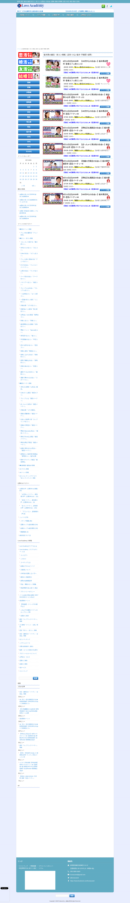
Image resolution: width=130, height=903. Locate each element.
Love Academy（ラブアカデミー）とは (28, 550)
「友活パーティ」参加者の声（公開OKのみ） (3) (29, 501)
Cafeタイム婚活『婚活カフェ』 (29, 394)
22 (34, 176)
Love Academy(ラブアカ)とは (28, 546)
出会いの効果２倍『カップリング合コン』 (29, 420)
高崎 (28, 82)
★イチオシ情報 (24, 469)
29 (34, 179)
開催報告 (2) (24, 532)
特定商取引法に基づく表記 (29, 588)
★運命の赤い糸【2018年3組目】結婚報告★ (28, 217)
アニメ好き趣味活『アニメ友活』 (29, 234)
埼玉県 (28, 122)
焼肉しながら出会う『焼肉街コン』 (29, 356)
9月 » (33, 186)
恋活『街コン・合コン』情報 (28, 630)
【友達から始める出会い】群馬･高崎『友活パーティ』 (28, 777)
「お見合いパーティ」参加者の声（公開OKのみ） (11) (29, 495)
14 (31, 173)
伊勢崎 (28, 92)
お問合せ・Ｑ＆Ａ (25, 657)
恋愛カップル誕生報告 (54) (29, 524)
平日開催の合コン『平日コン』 (29, 340)
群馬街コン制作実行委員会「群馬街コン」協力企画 (29, 455)
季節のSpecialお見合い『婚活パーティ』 (29, 432)
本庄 (28, 107)
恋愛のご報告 (23, 660)
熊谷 (28, 117)
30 (36, 179)
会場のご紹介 (25, 616)
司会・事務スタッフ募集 (28, 584)
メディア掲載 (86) (26, 521)
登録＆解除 (70, 15)
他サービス (23, 667)
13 (28, 173)
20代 (29, 137)
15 (34, 173)
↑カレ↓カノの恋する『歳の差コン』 (29, 243)
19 (26, 176)
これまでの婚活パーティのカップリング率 (29, 611)
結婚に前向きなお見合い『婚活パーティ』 (28, 449)
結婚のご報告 (23, 664)
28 (31, 179)
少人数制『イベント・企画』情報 (29, 626)
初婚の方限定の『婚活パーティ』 (29, 426)
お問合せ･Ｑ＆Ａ (86, 15)
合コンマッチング (25, 639)
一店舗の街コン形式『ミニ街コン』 (29, 301)
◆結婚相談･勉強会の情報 (27, 465)
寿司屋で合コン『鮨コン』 (29, 336)
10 (20, 173)
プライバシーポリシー (28, 591)
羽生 (28, 127)
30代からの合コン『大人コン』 (29, 249)
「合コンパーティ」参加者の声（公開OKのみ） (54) (29, 507)
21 (31, 176)
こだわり (23, 559)
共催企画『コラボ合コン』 (29, 305)
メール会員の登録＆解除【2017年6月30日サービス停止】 (29, 596)
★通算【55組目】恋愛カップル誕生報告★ (29, 212)
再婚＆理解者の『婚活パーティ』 (29, 415)
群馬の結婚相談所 (26, 581)
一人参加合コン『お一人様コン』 (29, 295)
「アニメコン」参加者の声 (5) (30, 513)
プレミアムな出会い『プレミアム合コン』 (29, 289)
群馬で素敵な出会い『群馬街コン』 (29, 361)
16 (36, 173)
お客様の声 (56, 15)
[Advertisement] (65, 32)
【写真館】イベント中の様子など (29, 605)
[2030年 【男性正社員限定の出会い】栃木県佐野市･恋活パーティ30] (53, 182)
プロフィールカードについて (28, 653)
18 (23, 176)
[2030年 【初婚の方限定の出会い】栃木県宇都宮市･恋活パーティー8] (53, 166)
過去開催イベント (25, 600)
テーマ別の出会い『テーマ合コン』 (29, 277)
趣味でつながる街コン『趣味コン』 (29, 373)
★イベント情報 (24, 472)
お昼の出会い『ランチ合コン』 (29, 272)
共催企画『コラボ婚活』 (28, 410)
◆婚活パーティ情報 (25, 383)
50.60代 (29, 151)
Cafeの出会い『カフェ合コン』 (29, 254)
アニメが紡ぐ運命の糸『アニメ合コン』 (29, 260)
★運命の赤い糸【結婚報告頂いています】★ (29, 201)
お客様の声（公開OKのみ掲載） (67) (29, 489)
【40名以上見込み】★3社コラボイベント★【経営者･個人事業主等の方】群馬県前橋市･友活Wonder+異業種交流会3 (28, 737)
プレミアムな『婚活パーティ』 (29, 399)
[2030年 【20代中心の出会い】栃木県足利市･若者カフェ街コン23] (53, 82)
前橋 (28, 87)
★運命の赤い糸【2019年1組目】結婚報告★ (28, 206)
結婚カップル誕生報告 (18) (29, 528)
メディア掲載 (41, 15)
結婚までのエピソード (28, 566)
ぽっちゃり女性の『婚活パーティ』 (29, 405)
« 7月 (23, 186)
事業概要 (33, 866)
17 (20, 176)
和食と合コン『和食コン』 (29, 320)
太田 (28, 97)
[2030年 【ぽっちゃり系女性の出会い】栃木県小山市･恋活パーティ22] (53, 149)
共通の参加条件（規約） (27, 646)
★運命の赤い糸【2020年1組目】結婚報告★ (28, 195)
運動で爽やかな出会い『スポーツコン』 (29, 379)
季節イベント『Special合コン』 (29, 331)
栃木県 (28, 132)
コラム (41, 868)
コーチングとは (25, 562)
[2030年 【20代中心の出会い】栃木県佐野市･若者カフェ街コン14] (53, 66)
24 (20, 179)
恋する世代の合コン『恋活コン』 (29, 346)
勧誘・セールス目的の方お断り (29, 650)
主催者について (25, 15)
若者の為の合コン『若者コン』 (29, 367)
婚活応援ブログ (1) (25, 535)
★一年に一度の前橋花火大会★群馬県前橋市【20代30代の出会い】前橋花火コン (29, 726)
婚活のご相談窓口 (26, 577)
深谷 (28, 112)
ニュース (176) (24, 517)
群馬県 (28, 102)
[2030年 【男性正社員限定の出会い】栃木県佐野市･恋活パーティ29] (53, 132)
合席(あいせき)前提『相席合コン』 (30, 316)
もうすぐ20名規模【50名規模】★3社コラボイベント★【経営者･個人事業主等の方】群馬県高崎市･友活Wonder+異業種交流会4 (29, 766)
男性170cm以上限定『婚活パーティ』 (29, 438)
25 (23, 179)
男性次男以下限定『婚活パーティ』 (29, 443)
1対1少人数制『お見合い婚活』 (29, 388)
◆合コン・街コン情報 (26, 238)
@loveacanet (74, 878)
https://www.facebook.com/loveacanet (82, 881)
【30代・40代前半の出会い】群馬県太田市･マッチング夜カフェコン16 (29, 755)
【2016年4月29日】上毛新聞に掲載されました (80, 11)
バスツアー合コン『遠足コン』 (29, 283)
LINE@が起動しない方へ (28, 573)
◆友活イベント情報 (25, 229)
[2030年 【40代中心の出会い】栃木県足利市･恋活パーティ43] (53, 116)
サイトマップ (23, 671)
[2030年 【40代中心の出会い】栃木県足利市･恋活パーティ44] (53, 199)
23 (36, 176)
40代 (29, 147)
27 (28, 179)
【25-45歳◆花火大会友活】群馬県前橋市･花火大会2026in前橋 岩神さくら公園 (29, 711)
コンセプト (24, 555)
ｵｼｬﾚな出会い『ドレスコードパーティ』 (29, 266)
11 (23, 173)
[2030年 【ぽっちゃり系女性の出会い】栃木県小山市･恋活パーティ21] (53, 99)
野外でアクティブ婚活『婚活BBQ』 (29, 461)
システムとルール (25, 643)
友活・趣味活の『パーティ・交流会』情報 (29, 635)
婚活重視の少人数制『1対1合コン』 (29, 325)
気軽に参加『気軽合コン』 (29, 351)
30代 (29, 142)
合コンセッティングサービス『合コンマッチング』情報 (28, 477)
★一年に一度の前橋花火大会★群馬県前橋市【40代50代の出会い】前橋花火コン (29, 701)
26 (26, 179)
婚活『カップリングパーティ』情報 (29, 620)
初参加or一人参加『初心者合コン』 (29, 310)
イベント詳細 (105, 73)
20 (28, 176)
